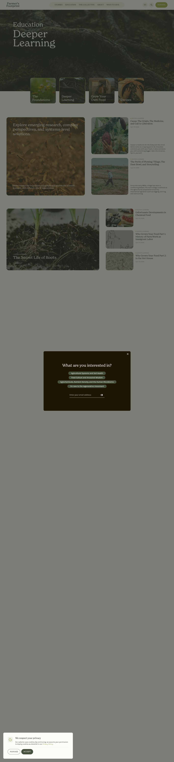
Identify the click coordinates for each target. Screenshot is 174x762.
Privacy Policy (48, 744)
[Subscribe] (101, 395)
